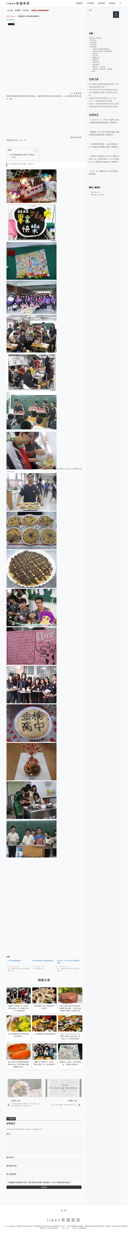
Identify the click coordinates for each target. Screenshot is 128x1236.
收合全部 (99, 38)
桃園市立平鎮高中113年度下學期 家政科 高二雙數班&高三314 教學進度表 (18, 1008)
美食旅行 (93, 40)
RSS (65, 1210)
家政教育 (18, 10)
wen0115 (94, 120)
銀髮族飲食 (96, 64)
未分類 (93, 71)
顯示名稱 (10, 1157)
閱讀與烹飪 (96, 58)
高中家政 (26, 10)
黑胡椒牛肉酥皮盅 (103, 162)
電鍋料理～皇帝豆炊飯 (108, 171)
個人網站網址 (11, 1174)
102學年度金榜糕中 (14, 960)
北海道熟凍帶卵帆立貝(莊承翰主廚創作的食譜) (103, 106)
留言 (8, 1134)
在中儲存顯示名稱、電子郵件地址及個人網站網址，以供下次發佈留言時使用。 (40, 1182)
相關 (14, 157)
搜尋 (90, 10)
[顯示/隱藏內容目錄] (35, 150)
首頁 (11, 10)
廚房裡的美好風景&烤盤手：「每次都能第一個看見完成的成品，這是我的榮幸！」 (26, 1104)
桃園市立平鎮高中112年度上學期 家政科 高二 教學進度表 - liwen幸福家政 (104, 159)
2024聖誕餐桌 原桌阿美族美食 (44, 1034)
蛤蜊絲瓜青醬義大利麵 (101, 147)
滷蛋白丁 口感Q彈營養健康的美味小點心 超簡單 (104, 104)
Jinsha (67, 1228)
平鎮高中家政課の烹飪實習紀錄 (102, 51)
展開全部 (92, 38)
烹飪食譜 (93, 44)
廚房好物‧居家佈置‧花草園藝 (102, 69)
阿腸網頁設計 (82, 1228)
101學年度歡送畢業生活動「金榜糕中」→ (23, 155)
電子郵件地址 (12, 1166)
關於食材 (95, 55)
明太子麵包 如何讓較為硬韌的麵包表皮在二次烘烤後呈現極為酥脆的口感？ (18, 1064)
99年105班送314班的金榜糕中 (42, 960)
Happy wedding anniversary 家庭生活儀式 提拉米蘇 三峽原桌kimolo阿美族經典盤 (70, 1036)
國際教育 (95, 60)
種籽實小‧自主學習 (99, 67)
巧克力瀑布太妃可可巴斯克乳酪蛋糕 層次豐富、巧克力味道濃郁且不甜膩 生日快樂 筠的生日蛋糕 (104, 92)
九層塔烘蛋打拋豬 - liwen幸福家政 (104, 144)
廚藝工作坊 (96, 62)
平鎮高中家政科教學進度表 (101, 49)
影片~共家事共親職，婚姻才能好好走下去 (63, 1104)
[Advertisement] (44, 42)
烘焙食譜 (93, 42)
